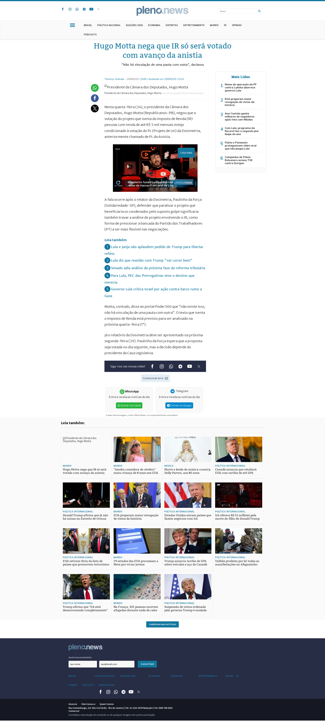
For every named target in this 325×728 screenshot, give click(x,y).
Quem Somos (107, 704)
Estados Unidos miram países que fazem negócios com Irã (187, 517)
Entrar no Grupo (180, 405)
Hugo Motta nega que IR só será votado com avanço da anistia (84, 471)
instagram (70, 9)
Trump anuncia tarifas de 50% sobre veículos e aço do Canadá (185, 562)
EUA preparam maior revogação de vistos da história (239, 102)
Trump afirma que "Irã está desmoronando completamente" (85, 608)
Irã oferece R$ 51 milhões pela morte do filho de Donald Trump (237, 517)
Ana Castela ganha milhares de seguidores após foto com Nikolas (239, 116)
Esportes (172, 25)
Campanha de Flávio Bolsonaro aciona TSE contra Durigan (239, 160)
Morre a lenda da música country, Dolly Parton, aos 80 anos (187, 471)
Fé (225, 25)
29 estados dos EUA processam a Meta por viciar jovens (136, 562)
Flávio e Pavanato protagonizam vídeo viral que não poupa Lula (240, 145)
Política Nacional (109, 25)
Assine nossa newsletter (80, 657)
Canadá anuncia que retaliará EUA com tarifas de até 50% (236, 471)
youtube (91, 9)
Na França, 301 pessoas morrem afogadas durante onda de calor (136, 608)
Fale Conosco (88, 704)
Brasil (88, 25)
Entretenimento (193, 25)
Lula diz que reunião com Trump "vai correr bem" (151, 260)
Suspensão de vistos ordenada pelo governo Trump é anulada (185, 608)
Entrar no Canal (130, 405)
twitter (98, 9)
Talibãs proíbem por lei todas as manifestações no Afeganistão (237, 562)
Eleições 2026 (134, 25)
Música (168, 465)
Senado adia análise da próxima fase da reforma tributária (158, 268)
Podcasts (90, 34)
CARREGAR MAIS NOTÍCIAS (162, 624)
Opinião (237, 25)
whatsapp (77, 9)
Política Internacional (230, 465)
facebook (63, 9)
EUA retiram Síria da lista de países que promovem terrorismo (86, 562)
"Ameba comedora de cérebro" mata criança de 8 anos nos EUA (136, 471)
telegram (84, 9)
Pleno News (162, 11)
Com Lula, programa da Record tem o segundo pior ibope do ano (242, 131)
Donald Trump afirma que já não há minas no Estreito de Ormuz (85, 517)
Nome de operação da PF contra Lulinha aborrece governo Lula (241, 87)
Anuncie (73, 704)
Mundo (214, 25)
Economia (154, 25)
